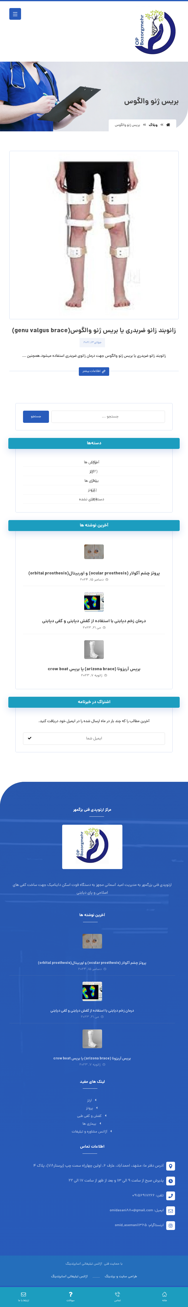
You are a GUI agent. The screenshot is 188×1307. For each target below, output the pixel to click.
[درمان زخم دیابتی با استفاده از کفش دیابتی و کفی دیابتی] (94, 602)
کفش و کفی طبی (89, 1116)
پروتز (89, 1108)
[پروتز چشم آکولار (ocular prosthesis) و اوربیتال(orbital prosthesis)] (94, 554)
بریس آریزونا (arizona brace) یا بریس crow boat (94, 669)
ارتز (89, 1101)
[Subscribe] (29, 739)
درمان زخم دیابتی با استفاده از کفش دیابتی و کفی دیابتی (94, 621)
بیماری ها (89, 1124)
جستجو (36, 416)
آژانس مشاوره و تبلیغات (89, 1132)
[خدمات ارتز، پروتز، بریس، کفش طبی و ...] (154, 31)
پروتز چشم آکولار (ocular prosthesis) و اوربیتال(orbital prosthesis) (94, 573)
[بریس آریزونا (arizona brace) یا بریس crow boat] (94, 650)
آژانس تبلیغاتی (91, 1264)
